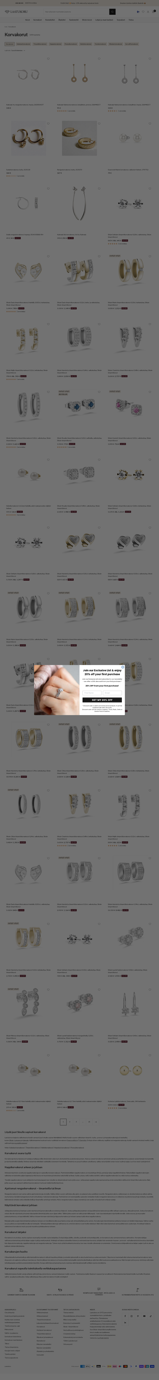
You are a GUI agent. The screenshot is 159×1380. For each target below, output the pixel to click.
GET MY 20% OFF (102, 700)
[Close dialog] (123, 667)
